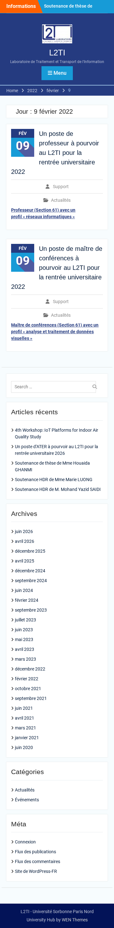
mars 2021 (25, 727)
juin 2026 (24, 531)
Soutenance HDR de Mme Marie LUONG (53, 479)
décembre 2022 (30, 668)
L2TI (57, 52)
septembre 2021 (31, 698)
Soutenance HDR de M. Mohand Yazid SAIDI (58, 489)
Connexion (25, 841)
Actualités (61, 200)
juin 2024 (24, 590)
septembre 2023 (31, 610)
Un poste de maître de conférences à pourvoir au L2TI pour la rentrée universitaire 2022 (56, 267)
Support (61, 186)
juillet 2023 (25, 619)
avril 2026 (24, 541)
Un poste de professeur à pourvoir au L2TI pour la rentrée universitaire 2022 (55, 152)
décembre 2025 (30, 551)
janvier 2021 (27, 737)
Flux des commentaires (37, 861)
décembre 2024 (30, 570)
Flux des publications (35, 851)
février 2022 (26, 678)
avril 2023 (24, 649)
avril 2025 (24, 560)
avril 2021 (24, 718)
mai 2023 (24, 639)
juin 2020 (24, 747)
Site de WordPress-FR (36, 871)
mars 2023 (25, 659)
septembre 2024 (31, 580)
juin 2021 (24, 708)
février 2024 (26, 600)
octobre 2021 (28, 688)
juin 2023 (24, 629)
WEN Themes (75, 919)
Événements (27, 799)
